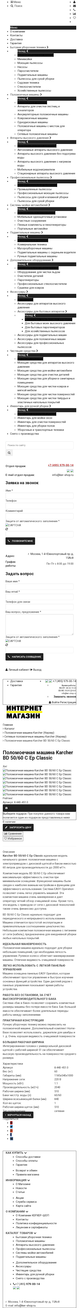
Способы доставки (28, 1157)
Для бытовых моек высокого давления (50, 323)
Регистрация (68, 702)
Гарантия (15, 43)
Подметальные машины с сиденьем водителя (46, 252)
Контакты (16, 35)
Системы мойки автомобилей (36, 212)
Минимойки (24, 59)
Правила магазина (27, 1174)
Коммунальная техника (32, 244)
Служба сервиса (26, 1201)
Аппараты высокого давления (36, 145)
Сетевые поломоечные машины (37, 134)
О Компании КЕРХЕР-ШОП (32, 1215)
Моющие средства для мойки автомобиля (44, 370)
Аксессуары (25, 299)
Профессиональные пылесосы (37, 185)
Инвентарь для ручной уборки (36, 414)
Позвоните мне (22, 541)
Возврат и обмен (26, 1170)
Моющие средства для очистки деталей (43, 374)
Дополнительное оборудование (37, 268)
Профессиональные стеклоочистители (42, 284)
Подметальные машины (32, 75)
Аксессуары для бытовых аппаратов (48, 319)
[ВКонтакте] (11, 1138)
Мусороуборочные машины (34, 248)
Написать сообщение (26, 656)
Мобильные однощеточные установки (42, 217)
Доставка (16, 39)
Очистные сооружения (31, 220)
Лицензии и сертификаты (32, 1227)
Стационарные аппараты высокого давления (46, 173)
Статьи (20, 1192)
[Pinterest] (11, 1122)
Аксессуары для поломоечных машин (41, 339)
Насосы (22, 67)
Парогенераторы (28, 280)
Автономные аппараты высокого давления (45, 150)
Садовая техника (28, 82)
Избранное (14, 838)
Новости (21, 1188)
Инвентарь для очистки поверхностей (41, 422)
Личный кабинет (19, 669)
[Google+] (11, 1130)
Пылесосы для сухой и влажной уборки (42, 197)
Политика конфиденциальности (36, 1223)
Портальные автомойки (32, 228)
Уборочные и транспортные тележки (40, 430)
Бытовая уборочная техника (35, 55)
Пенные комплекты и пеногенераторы (41, 224)
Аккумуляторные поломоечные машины (42, 114)
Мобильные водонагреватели (36, 169)
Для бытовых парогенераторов (45, 327)
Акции (20, 1198)
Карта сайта (23, 1205)
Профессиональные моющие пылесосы (43, 193)
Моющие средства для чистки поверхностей (46, 394)
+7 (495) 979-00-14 (64, 681)
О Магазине (23, 1184)
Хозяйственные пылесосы (34, 90)
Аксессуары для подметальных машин (42, 335)
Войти (55, 702)
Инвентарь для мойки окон (34, 418)
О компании (17, 31)
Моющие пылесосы (30, 63)
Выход (37, 669)
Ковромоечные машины (32, 118)
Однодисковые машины (32, 122)
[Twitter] (11, 1126)
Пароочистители (27, 71)
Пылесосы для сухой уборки (35, 78)
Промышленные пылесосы (34, 189)
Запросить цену (20, 827)
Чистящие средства (30, 358)
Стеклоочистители (29, 86)
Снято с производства (24, 433)
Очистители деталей (30, 276)
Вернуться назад (19, 1115)
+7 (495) (27, 1284)
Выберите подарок (15, 813)
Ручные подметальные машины (37, 256)
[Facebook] (11, 1134)
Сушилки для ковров (30, 287)
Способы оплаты (27, 1160)
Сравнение (14, 833)
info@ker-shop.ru (62, 475)
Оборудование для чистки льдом (38, 272)
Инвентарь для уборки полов (36, 425)
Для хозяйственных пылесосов (45, 331)
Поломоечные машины (32, 102)
